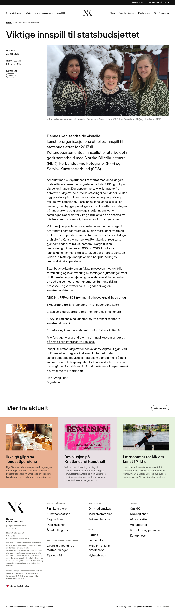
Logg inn (165, 13)
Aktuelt (122, 13)
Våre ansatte (138, 519)
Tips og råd (54, 555)
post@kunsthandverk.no (17, 526)
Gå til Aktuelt (160, 408)
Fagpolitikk (60, 13)
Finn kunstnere (57, 508)
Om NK (135, 508)
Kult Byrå (165, 607)
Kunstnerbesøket (58, 514)
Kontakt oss (138, 535)
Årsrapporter (138, 524)
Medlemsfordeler (100, 514)
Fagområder (55, 519)
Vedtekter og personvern (146, 530)
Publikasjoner (56, 524)
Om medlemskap (99, 508)
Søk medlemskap (99, 519)
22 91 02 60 (11, 528)
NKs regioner (139, 514)
